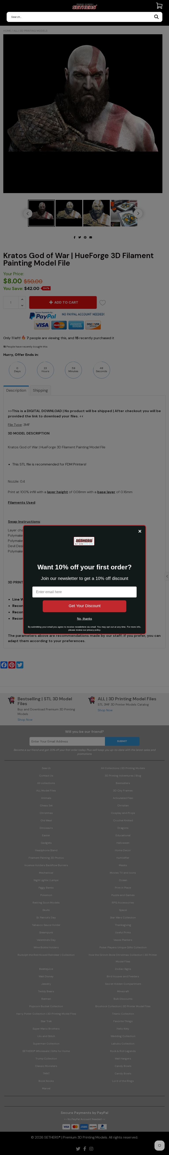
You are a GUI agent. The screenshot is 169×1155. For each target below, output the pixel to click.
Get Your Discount (85, 606)
